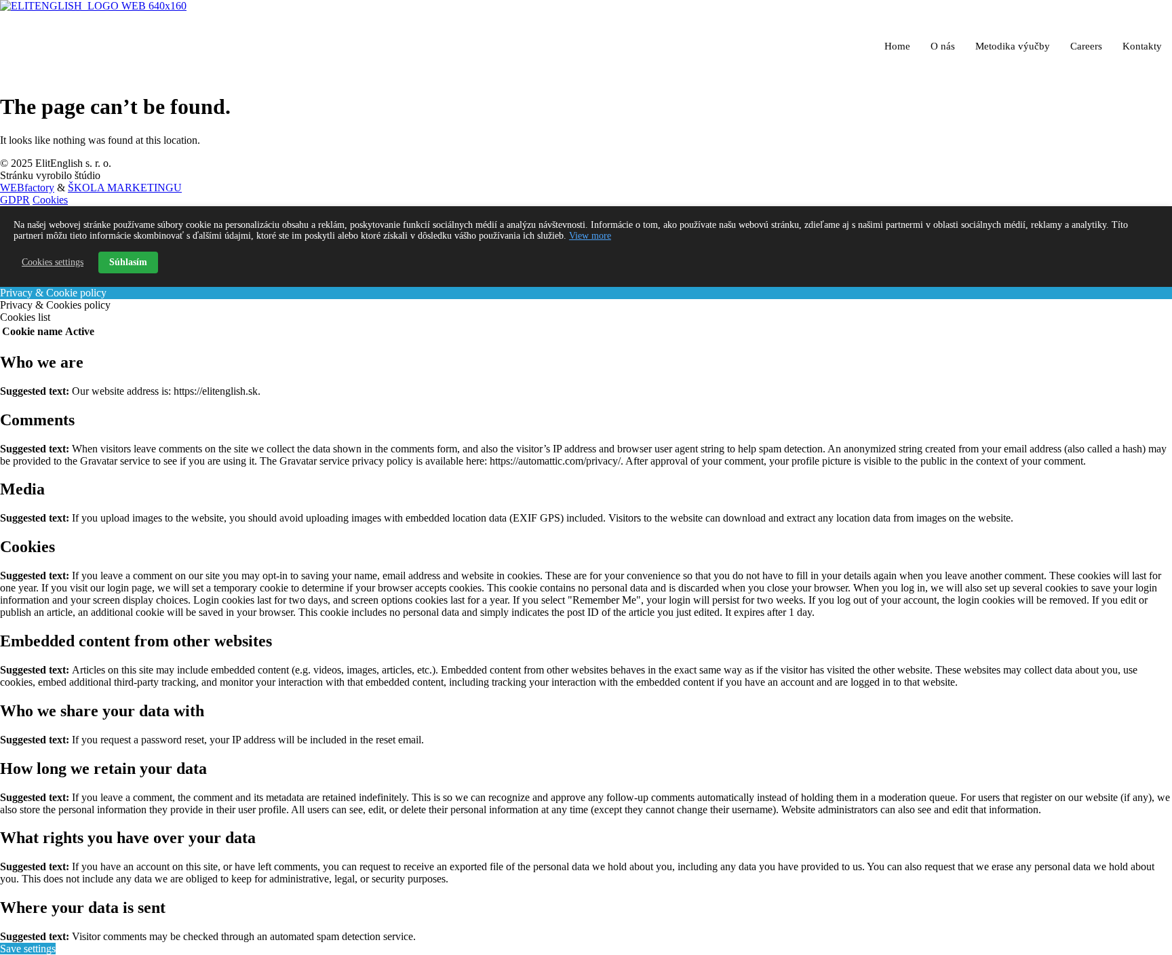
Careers (1086, 46)
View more (590, 236)
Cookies (50, 200)
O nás (943, 46)
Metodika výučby (1012, 46)
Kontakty (1142, 46)
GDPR (15, 200)
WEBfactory (27, 187)
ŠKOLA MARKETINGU (125, 187)
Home (897, 46)
